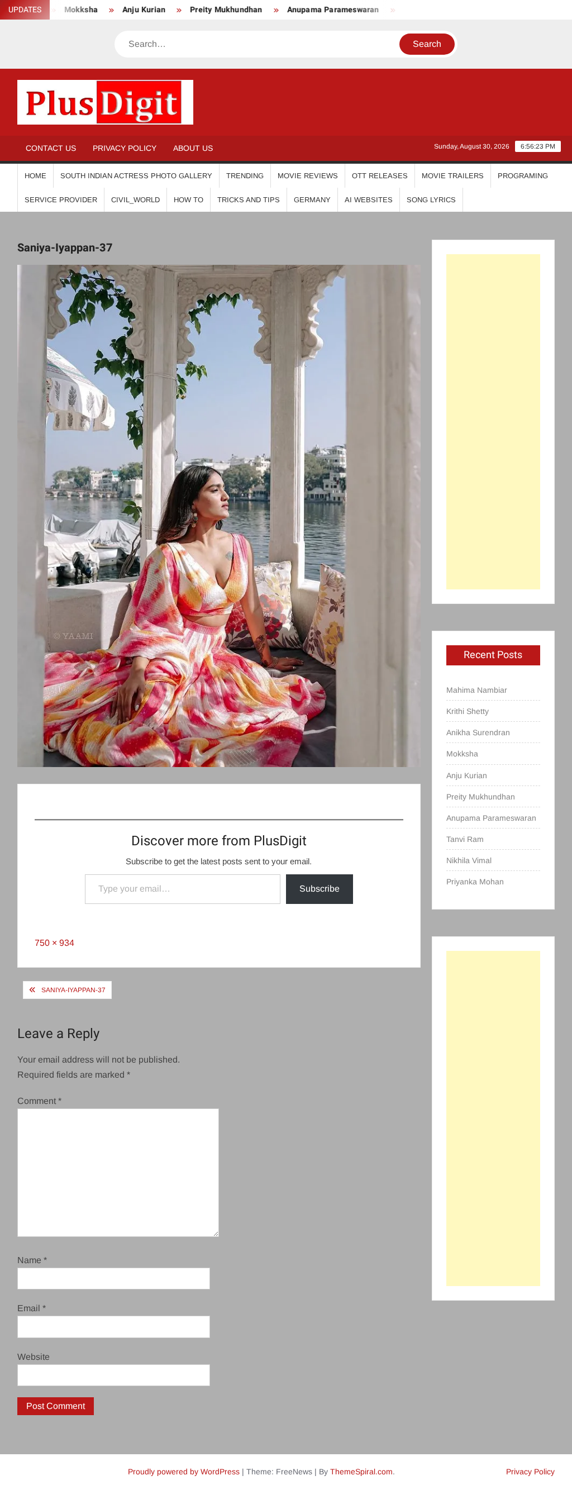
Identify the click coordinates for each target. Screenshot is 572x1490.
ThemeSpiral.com (361, 1471)
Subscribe (319, 888)
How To (188, 200)
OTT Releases (380, 176)
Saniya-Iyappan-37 (73, 990)
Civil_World (135, 200)
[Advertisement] (493, 421)
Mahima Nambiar (476, 690)
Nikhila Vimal (469, 860)
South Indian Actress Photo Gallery (136, 176)
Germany (312, 200)
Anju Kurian (118, 10)
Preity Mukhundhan (201, 10)
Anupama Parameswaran (308, 10)
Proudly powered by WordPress (184, 1471)
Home (35, 176)
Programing (523, 176)
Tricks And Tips (248, 200)
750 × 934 (54, 943)
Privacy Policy (124, 148)
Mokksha (462, 753)
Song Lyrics (431, 200)
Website (33, 1357)
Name (32, 1260)
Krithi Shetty (467, 711)
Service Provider (61, 200)
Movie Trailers (453, 176)
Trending (245, 176)
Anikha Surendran (478, 732)
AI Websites (369, 200)
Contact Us (51, 148)
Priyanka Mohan (475, 881)
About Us (193, 148)
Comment (39, 1101)
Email (31, 1308)
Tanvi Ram (398, 10)
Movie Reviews (308, 176)
